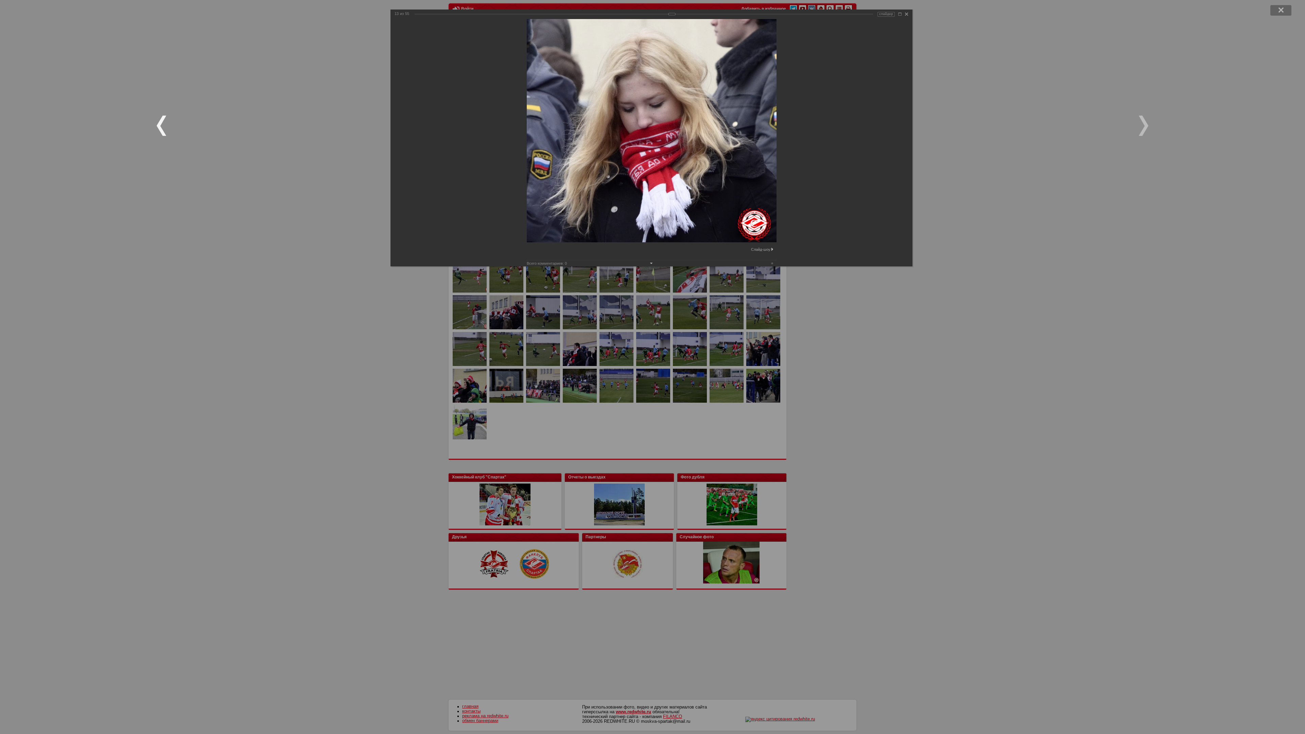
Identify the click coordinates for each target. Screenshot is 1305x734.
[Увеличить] (900, 14)
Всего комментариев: (547, 263)
